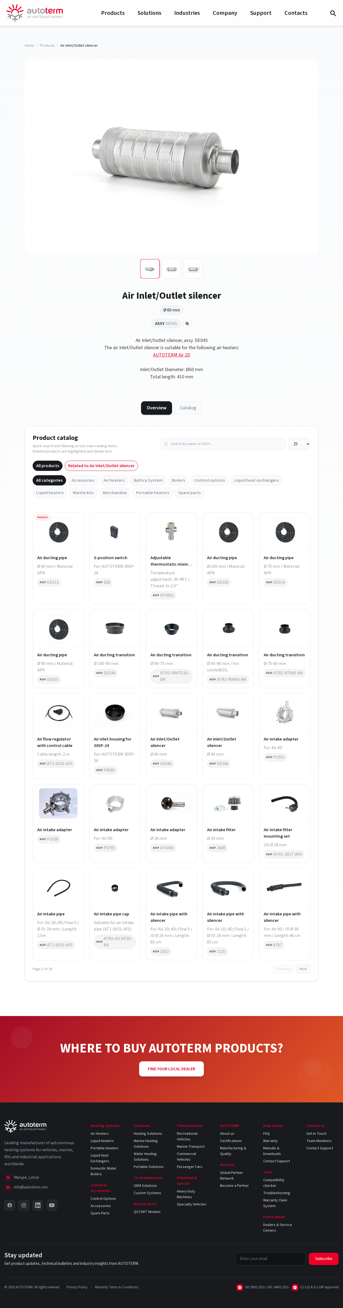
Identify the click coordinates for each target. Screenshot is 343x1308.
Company (225, 13)
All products (47, 466)
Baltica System (148, 480)
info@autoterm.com (31, 1187)
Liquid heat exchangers (256, 480)
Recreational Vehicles (187, 1136)
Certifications (231, 1141)
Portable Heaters (104, 1148)
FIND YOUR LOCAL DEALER (171, 1069)
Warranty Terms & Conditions (116, 1287)
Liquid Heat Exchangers (100, 1158)
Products (113, 13)
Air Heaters (100, 1133)
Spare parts (189, 493)
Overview (156, 408)
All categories (49, 480)
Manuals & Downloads (272, 1151)
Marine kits (83, 493)
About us (227, 1133)
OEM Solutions (145, 1185)
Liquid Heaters (102, 1141)
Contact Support (276, 1161)
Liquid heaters (50, 493)
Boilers (178, 480)
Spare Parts (100, 1213)
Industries (187, 13)
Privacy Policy (77, 1287)
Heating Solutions (148, 1133)
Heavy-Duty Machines (186, 1194)
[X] (9, 1205)
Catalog (188, 408)
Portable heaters (152, 493)
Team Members (319, 1141)
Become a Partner (234, 1185)
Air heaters (114, 480)
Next (303, 969)
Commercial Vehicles (186, 1156)
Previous (283, 969)
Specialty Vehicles (191, 1204)
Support (261, 13)
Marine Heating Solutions (146, 1143)
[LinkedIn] (37, 1205)
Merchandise (115, 493)
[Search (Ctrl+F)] (333, 13)
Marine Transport (191, 1146)
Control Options (103, 1198)
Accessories (83, 480)
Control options (209, 480)
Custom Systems (147, 1193)
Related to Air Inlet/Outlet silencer (101, 466)
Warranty (270, 1141)
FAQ (266, 1133)
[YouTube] (51, 1205)
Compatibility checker (273, 1182)
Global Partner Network (231, 1175)
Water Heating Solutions (145, 1156)
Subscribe (323, 1259)
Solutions (149, 13)
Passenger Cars (189, 1167)
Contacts (295, 13)
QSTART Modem (147, 1212)
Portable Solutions (149, 1167)
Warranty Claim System (275, 1203)
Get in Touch (316, 1133)
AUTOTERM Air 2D (171, 355)
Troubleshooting (276, 1193)
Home (29, 45)
